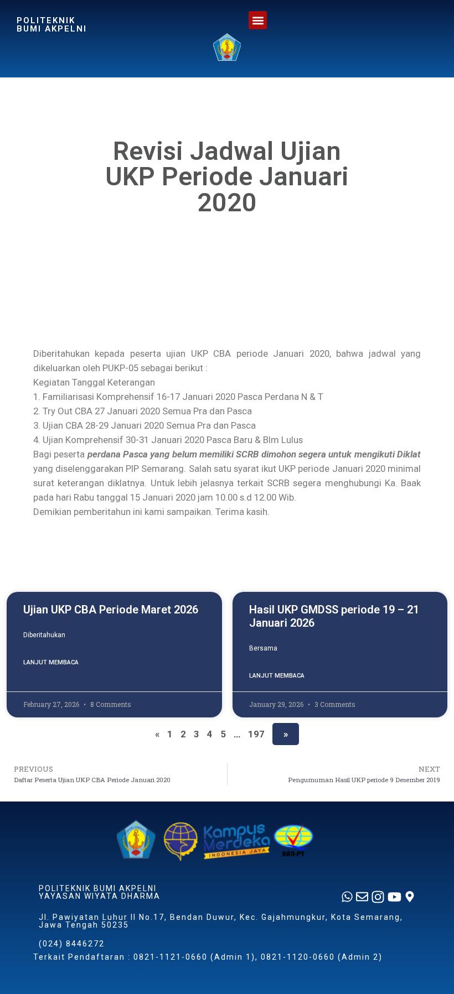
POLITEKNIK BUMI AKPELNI (52, 24)
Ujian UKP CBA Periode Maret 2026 (110, 609)
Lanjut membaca (51, 662)
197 (256, 734)
